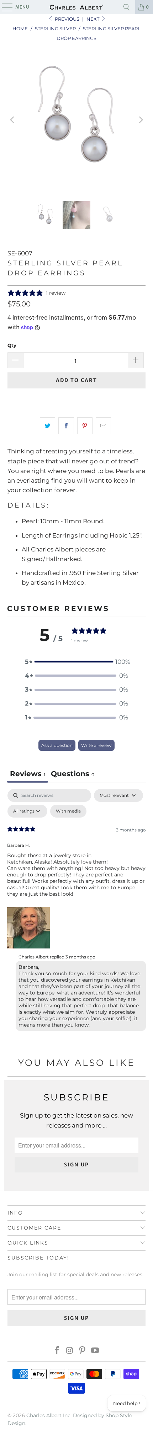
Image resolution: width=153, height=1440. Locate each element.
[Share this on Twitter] (47, 425)
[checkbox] (68, 811)
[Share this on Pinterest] (85, 425)
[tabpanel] (76, 911)
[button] (76, 662)
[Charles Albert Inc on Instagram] (69, 1351)
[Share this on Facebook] (66, 425)
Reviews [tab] (27, 773)
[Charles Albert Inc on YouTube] (95, 1351)
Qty (11, 345)
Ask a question (57, 745)
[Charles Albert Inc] (76, 7)
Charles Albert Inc (48, 1415)
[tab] (72, 775)
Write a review (96, 745)
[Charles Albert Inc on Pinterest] (82, 1351)
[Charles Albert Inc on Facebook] (57, 1351)
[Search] (126, 7)
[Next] (140, 120)
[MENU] (3, 7)
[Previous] (13, 120)
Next (93, 19)
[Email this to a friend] (103, 425)
